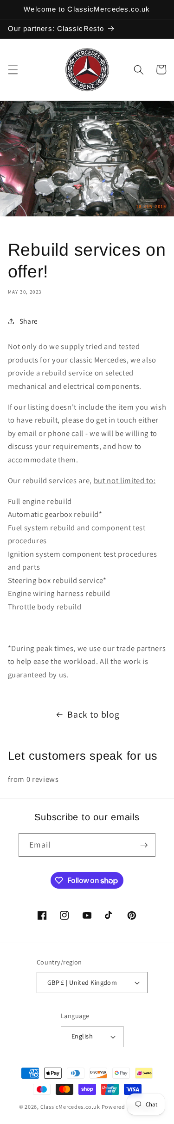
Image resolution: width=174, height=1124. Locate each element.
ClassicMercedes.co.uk (70, 1106)
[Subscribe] (144, 845)
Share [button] (28, 321)
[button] (12, 69)
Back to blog (93, 714)
